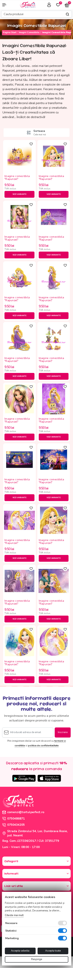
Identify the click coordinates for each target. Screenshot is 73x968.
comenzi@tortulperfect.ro (25, 812)
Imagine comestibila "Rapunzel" (17, 178)
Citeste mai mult (14, 915)
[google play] (24, 778)
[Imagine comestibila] (19, 156)
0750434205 (16, 825)
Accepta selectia (20, 950)
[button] (6, 4)
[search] (67, 14)
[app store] (49, 778)
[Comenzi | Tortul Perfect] (27, 4)
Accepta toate (53, 950)
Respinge (36, 959)
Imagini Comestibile (29, 32)
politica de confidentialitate (43, 745)
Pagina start (9, 32)
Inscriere (63, 732)
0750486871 (16, 818)
